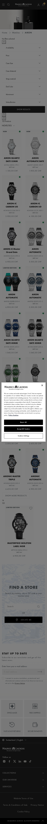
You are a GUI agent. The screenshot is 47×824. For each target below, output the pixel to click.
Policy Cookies (13, 415)
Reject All (23, 422)
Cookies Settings (23, 436)
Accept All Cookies (23, 429)
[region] (23, 412)
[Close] (42, 385)
